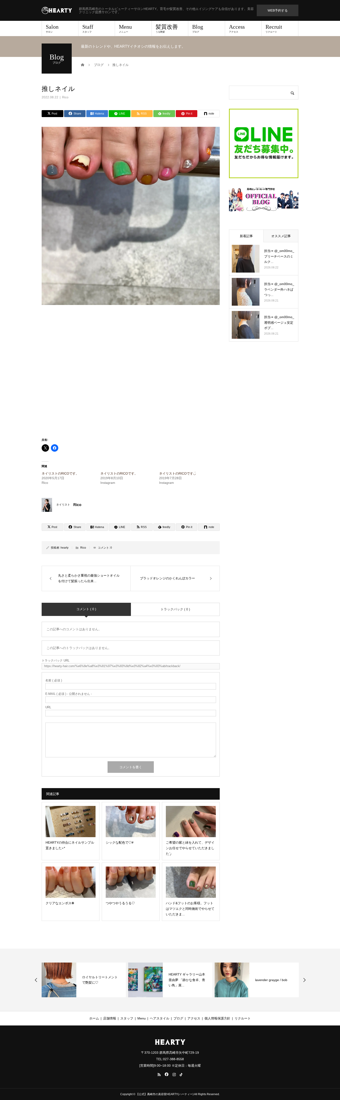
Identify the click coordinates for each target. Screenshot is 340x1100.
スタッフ (126, 1018)
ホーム (94, 1018)
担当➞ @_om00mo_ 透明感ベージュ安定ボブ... (279, 322)
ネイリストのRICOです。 (60, 473)
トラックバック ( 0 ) (175, 609)
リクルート (243, 1018)
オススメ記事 (281, 236)
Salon (52, 28)
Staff (87, 28)
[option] (84, 980)
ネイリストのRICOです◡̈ (177, 473)
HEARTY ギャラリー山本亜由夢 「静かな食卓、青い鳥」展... (187, 980)
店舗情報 (109, 1018)
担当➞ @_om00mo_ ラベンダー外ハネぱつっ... (279, 289)
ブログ (178, 1018)
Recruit (274, 28)
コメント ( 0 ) (86, 609)
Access (237, 28)
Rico (65, 97)
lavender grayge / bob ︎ (271, 980)
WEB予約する (278, 10)
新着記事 (246, 236)
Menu (125, 28)
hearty (64, 547)
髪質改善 (167, 28)
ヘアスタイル (159, 1018)
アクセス (193, 1018)
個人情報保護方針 (217, 1018)
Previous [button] (36, 980)
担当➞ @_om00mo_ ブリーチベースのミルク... (279, 256)
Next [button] (304, 980)
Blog (197, 28)
